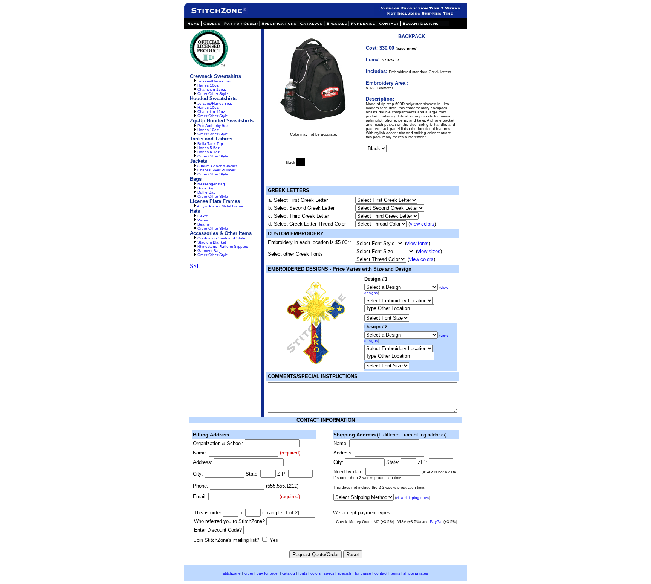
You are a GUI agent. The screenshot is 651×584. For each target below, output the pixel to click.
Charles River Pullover (216, 170)
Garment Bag (209, 251)
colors (315, 573)
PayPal (436, 522)
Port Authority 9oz (212, 126)
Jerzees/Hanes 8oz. (214, 81)
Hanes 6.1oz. (209, 152)
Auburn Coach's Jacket (217, 166)
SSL (195, 266)
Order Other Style (212, 93)
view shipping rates (412, 498)
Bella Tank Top (210, 144)
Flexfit (202, 216)
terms (395, 573)
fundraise (363, 573)
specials (344, 573)
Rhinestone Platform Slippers (222, 246)
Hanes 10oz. (208, 85)
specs (329, 573)
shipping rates (415, 573)
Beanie (203, 224)
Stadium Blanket (211, 242)
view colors (422, 224)
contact (380, 573)
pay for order (268, 573)
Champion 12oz (211, 112)
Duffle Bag (206, 192)
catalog (288, 573)
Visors (202, 220)
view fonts (417, 243)
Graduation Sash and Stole (221, 238)
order (248, 573)
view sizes (428, 251)
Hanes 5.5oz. (209, 148)
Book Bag (206, 188)
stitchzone (232, 573)
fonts (302, 573)
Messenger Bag (211, 184)
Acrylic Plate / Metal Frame (220, 206)
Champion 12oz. (211, 89)
